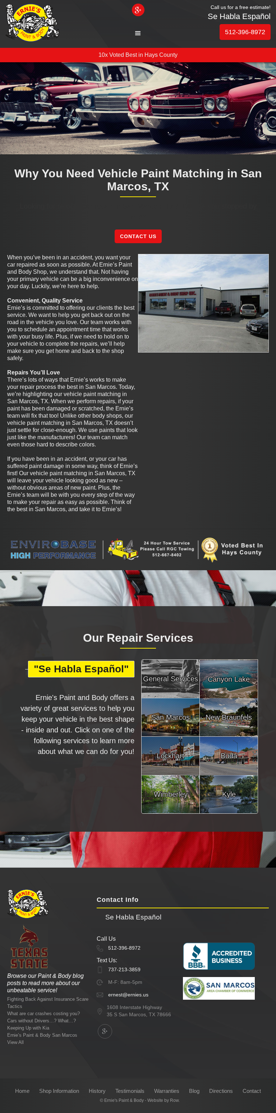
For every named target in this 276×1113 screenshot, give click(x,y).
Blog (194, 1091)
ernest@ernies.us (128, 995)
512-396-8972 (245, 32)
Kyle (229, 794)
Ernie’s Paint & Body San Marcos (42, 1035)
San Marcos (170, 717)
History (97, 1091)
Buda (229, 756)
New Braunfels (229, 717)
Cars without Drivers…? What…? (41, 1020)
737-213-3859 (124, 969)
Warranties (166, 1091)
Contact (252, 1091)
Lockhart (170, 756)
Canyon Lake (229, 679)
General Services (170, 679)
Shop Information (59, 1091)
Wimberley (171, 794)
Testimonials (129, 1091)
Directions (221, 1091)
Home (22, 1091)
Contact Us (138, 236)
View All (15, 1042)
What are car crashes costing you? (43, 1013)
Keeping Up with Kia (28, 1028)
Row (174, 1100)
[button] (138, 33)
